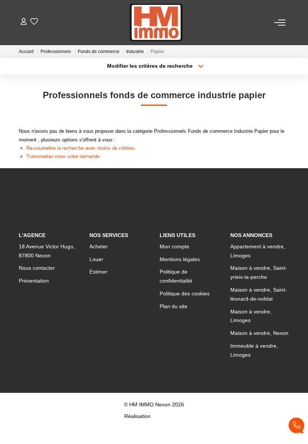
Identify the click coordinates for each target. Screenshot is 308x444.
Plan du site (173, 306)
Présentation (34, 281)
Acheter (98, 246)
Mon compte (174, 246)
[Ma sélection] (34, 22)
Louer (96, 259)
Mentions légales (180, 259)
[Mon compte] (24, 22)
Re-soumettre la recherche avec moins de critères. (81, 148)
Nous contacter (37, 268)
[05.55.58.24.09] (296, 427)
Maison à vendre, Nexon (259, 333)
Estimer (98, 272)
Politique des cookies (185, 293)
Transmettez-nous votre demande (63, 156)
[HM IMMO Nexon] (156, 22)
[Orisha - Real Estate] (168, 416)
